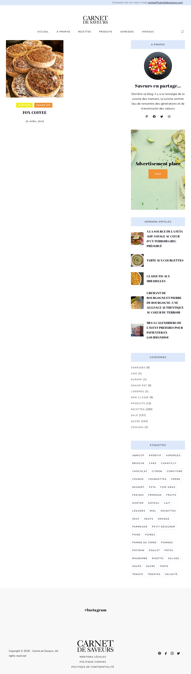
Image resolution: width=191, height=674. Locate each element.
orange (164, 518)
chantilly (168, 463)
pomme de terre (144, 542)
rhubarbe (140, 558)
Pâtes (169, 550)
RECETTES (84, 31)
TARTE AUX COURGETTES (165, 260)
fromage (155, 494)
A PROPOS (63, 31)
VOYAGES (148, 31)
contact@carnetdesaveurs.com (165, 2)
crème (175, 479)
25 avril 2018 (35, 121)
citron (157, 471)
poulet (154, 550)
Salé (134, 415)
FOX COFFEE (35, 112)
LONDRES (137, 391)
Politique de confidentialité (92, 666)
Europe (136, 379)
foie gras (167, 487)
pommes (167, 542)
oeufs (148, 518)
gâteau (153, 502)
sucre (150, 566)
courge (138, 479)
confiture (175, 471)
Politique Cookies (93, 661)
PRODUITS (105, 31)
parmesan (140, 526)
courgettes (157, 479)
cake (152, 463)
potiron (138, 550)
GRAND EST (139, 385)
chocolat (139, 471)
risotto (158, 558)
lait (167, 502)
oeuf (136, 518)
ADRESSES (127, 31)
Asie (134, 373)
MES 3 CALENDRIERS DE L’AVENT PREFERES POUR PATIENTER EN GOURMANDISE (165, 330)
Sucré (135, 421)
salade (173, 558)
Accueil (43, 31)
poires (150, 534)
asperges (173, 455)
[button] (181, 31)
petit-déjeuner (163, 526)
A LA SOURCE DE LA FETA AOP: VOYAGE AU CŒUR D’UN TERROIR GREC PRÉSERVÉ (165, 238)
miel (153, 510)
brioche (138, 463)
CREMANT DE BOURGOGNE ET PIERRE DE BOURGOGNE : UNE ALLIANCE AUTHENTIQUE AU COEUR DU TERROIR (165, 302)
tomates (154, 574)
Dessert (138, 487)
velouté (171, 574)
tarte (164, 566)
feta (152, 487)
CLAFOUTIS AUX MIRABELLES (158, 278)
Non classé (140, 397)
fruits (171, 494)
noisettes (168, 510)
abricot (138, 455)
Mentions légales (93, 656)
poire (136, 534)
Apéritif (155, 455)
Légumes (138, 510)
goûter (138, 502)
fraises (138, 494)
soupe (137, 566)
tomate (137, 574)
